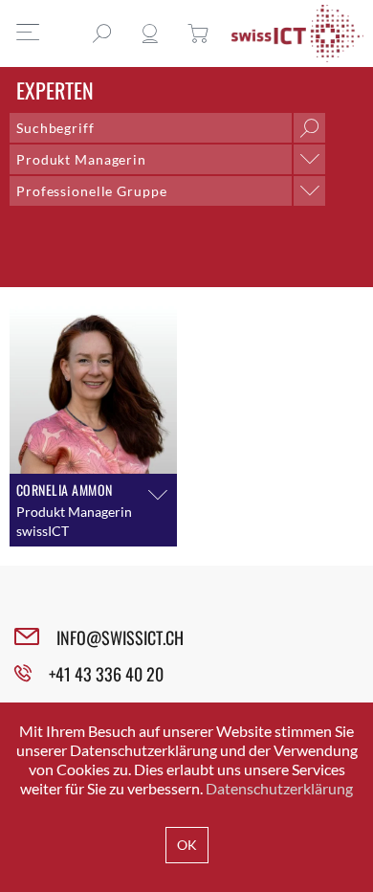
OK (187, 844)
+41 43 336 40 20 (106, 673)
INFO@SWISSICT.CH (120, 637)
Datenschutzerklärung (279, 788)
